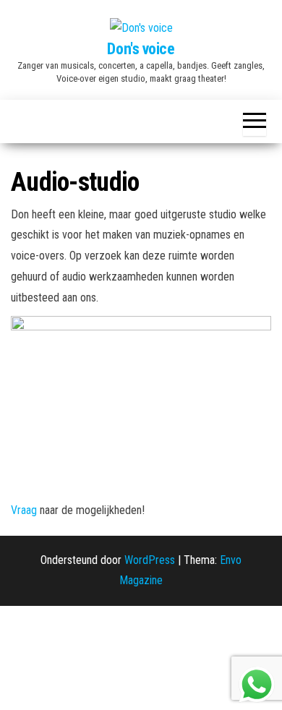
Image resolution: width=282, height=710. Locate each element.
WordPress (149, 560)
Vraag (25, 510)
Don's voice (140, 49)
